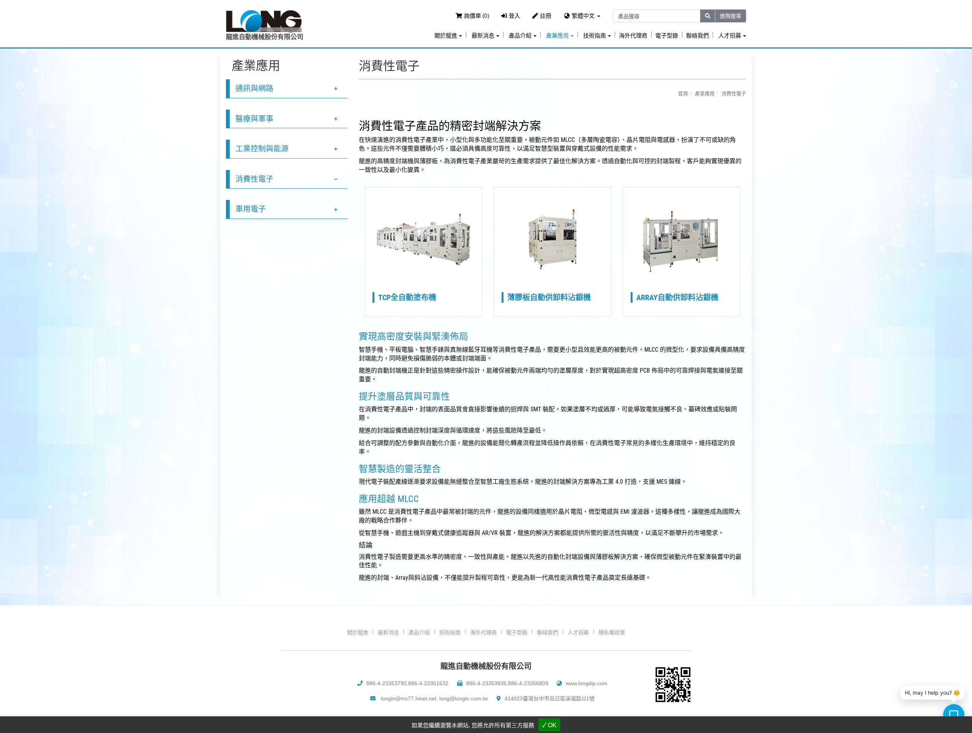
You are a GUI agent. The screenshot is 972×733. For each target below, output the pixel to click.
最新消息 (388, 632)
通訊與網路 (254, 88)
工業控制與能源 (262, 148)
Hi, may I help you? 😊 (932, 692)
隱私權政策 (611, 632)
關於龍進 (357, 632)
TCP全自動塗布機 (407, 297)
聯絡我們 (697, 35)
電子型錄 (666, 35)
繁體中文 (583, 15)
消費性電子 (254, 179)
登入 (514, 15)
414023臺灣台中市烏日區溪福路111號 (550, 698)
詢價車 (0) (476, 15)
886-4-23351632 (428, 683)
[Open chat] (953, 714)
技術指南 (450, 632)
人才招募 (578, 632)
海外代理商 (633, 35)
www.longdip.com (587, 683)
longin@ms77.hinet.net (408, 698)
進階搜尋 (730, 15)
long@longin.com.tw (463, 698)
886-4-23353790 (386, 683)
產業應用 (705, 93)
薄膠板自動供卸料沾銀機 (549, 297)
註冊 (545, 15)
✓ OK (549, 725)
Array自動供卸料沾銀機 (677, 297)
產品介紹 (419, 632)
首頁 (683, 93)
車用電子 (250, 209)
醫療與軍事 (254, 118)
